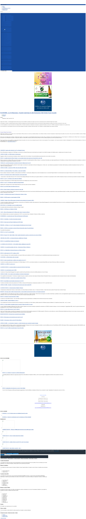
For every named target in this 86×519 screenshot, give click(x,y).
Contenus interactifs (17, 458)
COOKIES (2, 454)
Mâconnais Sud (4, 9)
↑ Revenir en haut (3, 518)
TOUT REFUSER (15, 453)
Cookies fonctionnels (4, 458)
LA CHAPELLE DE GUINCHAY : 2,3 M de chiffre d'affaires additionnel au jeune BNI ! (15, 244)
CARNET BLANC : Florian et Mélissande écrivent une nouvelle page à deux (18, 429)
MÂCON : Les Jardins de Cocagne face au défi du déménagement (13, 372)
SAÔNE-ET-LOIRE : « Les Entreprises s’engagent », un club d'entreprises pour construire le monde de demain (19, 323)
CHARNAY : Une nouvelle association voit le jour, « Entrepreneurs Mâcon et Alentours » (15, 247)
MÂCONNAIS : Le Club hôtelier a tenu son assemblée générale (11, 205)
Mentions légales (5, 516)
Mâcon (3, 6)
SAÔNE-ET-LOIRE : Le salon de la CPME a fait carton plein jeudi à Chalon (13, 167)
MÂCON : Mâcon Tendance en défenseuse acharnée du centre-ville (11, 189)
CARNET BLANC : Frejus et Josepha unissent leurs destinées (12, 435)
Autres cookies (31, 458)
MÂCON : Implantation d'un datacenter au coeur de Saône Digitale (13, 388)
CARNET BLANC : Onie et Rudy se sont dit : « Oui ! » (11, 448)
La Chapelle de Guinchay (6, 8)
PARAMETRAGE (3, 453)
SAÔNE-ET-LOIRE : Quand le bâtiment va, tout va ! (9, 300)
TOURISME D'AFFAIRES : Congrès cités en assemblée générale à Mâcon (13, 277)
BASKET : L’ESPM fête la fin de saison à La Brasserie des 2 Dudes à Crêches (13, 194)
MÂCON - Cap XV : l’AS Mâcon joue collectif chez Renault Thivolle (12, 182)
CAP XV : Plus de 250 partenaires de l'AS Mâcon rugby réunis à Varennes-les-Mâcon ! (15, 212)
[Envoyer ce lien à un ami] (3, 115)
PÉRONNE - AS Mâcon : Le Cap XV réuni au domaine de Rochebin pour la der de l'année (15, 225)
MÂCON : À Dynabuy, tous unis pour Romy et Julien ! (9, 296)
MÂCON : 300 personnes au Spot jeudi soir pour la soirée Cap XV (11, 317)
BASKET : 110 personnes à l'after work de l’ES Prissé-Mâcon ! (11, 320)
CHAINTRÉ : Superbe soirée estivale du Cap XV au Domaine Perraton (12, 150)
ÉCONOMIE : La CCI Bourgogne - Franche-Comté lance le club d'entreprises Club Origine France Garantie (28, 112)
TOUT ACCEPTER (9, 453)
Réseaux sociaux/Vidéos (24, 458)
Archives (3, 514)
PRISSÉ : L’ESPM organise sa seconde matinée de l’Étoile (10, 197)
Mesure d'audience (10, 458)
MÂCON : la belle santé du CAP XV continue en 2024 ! (9, 253)
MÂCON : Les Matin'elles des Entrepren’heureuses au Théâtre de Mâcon (12, 250)
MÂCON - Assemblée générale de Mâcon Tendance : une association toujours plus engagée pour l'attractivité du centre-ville (21, 158)
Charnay (3, 7)
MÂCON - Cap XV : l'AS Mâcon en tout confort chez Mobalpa (11, 178)
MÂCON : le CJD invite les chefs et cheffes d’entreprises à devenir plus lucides (13, 174)
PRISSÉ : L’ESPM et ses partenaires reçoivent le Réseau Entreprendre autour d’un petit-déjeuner (17, 228)
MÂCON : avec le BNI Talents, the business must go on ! (9, 186)
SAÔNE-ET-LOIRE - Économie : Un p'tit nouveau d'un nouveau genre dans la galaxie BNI (15, 284)
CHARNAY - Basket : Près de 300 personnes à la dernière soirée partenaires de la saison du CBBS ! (17, 200)
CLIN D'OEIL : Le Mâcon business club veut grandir (9, 257)
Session (35, 458)
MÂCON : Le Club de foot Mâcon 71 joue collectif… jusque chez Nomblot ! (13, 170)
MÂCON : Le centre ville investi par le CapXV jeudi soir (10, 309)
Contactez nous (4, 515)
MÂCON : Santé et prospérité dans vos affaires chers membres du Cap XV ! (13, 260)
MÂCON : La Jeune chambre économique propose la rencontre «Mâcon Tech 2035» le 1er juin (16, 304)
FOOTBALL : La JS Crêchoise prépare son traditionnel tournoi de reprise (15, 413)
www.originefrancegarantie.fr (12, 141)
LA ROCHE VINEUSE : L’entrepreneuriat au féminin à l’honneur (11, 287)
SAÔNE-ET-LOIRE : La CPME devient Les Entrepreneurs (10, 154)
